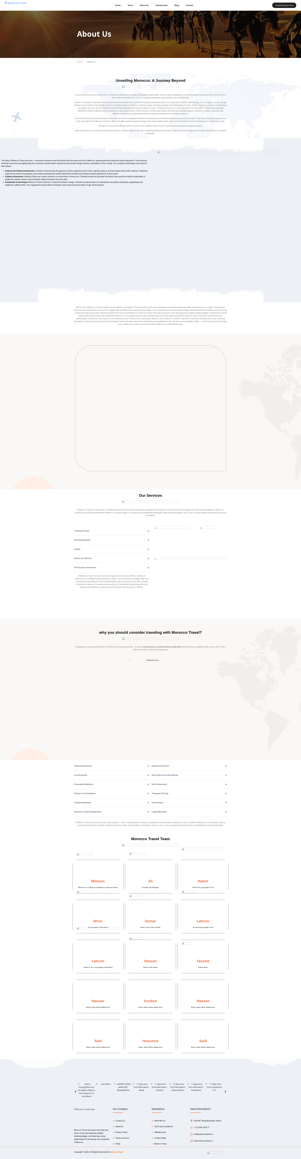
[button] (75, 409)
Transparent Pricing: (160, 793)
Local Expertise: (80, 775)
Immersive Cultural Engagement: (87, 812)
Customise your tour (284, 5)
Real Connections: (159, 784)
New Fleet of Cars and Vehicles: (165, 775)
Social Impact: (157, 803)
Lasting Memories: (159, 812)
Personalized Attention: (83, 784)
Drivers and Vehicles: (83, 558)
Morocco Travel (116, 1152)
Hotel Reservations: (82, 540)
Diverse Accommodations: (85, 793)
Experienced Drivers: (160, 766)
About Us (144, 5)
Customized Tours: (82, 531)
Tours (130, 5)
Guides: (77, 549)
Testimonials (162, 5)
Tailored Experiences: (83, 766)
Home (118, 5)
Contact (189, 5)
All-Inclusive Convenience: (85, 568)
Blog (177, 5)
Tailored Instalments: (82, 803)
